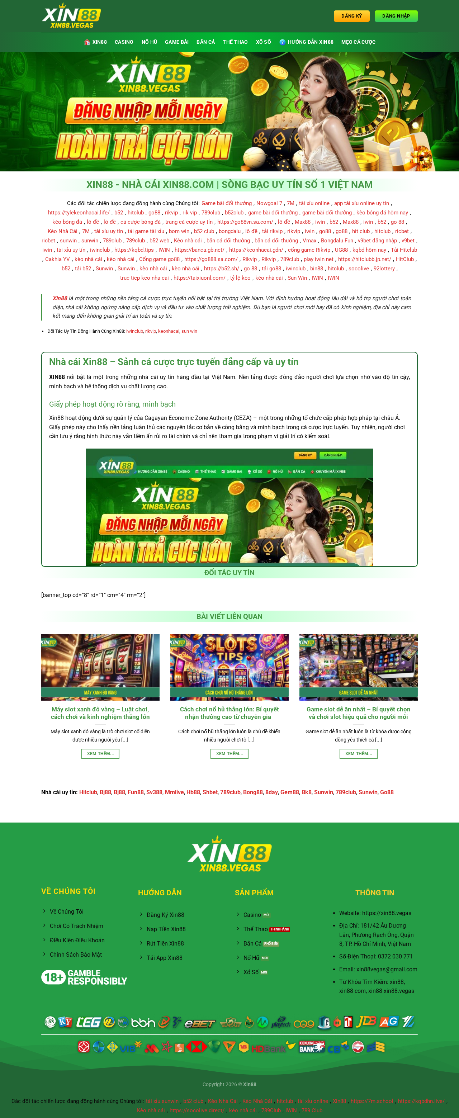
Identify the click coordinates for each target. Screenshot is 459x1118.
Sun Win (297, 278)
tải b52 (83, 268)
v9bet (408, 240)
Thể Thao (235, 42)
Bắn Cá (206, 42)
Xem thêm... (100, 753)
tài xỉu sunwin (162, 1101)
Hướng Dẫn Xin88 (310, 42)
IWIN (164, 250)
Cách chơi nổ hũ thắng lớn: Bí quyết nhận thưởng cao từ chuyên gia (229, 713)
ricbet (402, 231)
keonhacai (168, 331)
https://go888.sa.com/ (211, 259)
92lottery (384, 268)
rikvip (171, 212)
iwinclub (100, 250)
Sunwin (104, 268)
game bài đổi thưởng (273, 212)
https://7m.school (372, 1101)
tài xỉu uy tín (108, 231)
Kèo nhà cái (188, 240)
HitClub (405, 259)
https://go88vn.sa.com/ (245, 222)
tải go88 (271, 268)
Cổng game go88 (159, 259)
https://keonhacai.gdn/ (256, 250)
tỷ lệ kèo (240, 278)
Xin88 (339, 1101)
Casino (124, 42)
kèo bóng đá (67, 222)
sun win (189, 331)
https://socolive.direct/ (197, 1110)
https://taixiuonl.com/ (200, 278)
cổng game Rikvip (309, 250)
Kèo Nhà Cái (62, 231)
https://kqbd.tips (134, 250)
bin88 (316, 268)
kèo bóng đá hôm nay (382, 212)
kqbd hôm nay (369, 250)
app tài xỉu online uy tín (361, 203)
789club (211, 212)
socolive (359, 268)
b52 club (204, 231)
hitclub (136, 212)
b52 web (159, 240)
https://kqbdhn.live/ (421, 1101)
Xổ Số (263, 42)
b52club (234, 212)
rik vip (190, 212)
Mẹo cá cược (358, 42)
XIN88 (100, 42)
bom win (179, 231)
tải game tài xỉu (146, 231)
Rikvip (249, 259)
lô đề (93, 222)
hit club (361, 231)
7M (290, 203)
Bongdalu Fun (337, 240)
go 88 (397, 222)
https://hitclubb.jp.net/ (364, 259)
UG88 (341, 250)
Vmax (309, 240)
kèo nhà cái (88, 259)
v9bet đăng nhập (377, 240)
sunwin (68, 240)
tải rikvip (272, 231)
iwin (320, 222)
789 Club (312, 1110)
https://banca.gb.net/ (199, 250)
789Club (271, 1110)
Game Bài (177, 42)
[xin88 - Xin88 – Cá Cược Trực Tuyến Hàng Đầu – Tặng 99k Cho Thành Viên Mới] (77, 16)
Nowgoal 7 (269, 203)
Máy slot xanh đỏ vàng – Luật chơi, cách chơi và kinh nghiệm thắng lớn (100, 713)
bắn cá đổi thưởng (228, 240)
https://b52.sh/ (221, 268)
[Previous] (39, 705)
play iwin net (318, 259)
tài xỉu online (314, 203)
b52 (118, 212)
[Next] (419, 705)
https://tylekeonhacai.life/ (79, 212)
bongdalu (230, 231)
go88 (154, 212)
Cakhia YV (57, 259)
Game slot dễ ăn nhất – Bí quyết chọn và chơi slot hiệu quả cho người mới (359, 713)
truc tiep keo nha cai (144, 278)
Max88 (303, 222)
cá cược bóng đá (140, 222)
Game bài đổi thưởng (227, 203)
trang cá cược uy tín (189, 222)
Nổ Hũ (149, 42)
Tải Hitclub (404, 250)
